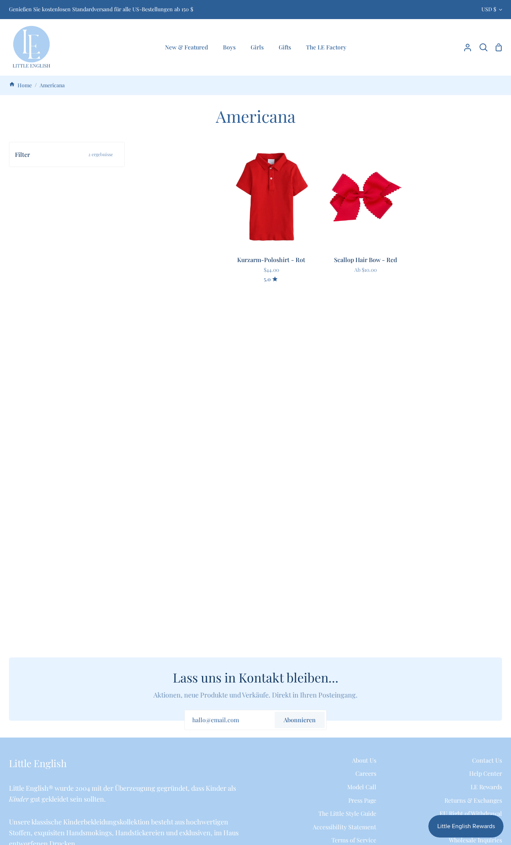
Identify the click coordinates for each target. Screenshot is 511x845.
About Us (364, 760)
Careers (365, 773)
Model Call (361, 787)
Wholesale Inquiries (475, 840)
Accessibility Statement (344, 827)
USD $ (488, 9)
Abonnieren (300, 720)
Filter (64, 154)
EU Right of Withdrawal (471, 813)
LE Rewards (486, 787)
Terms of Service (353, 840)
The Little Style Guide (347, 813)
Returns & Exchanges (473, 800)
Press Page (362, 800)
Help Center (485, 773)
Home (24, 85)
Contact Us (487, 760)
